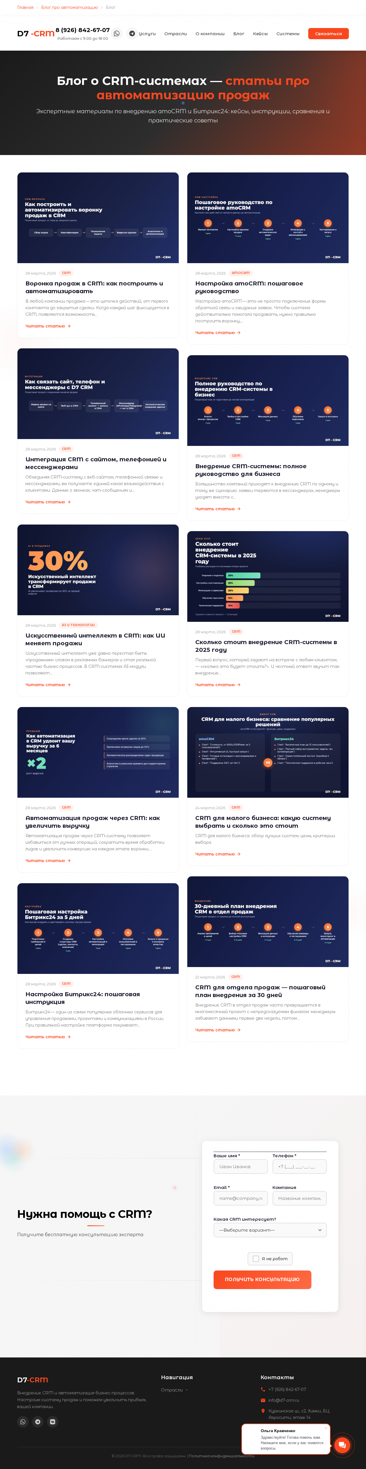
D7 (36, 33)
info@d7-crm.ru (283, 1400)
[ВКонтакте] (52, 1422)
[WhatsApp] (117, 33)
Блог (238, 33)
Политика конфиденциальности (221, 1456)
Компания (284, 1187)
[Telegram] (132, 33)
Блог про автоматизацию (69, 7)
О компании (210, 33)
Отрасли (175, 33)
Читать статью (45, 326)
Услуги (147, 33)
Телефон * (284, 1155)
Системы (288, 33)
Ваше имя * (227, 1155)
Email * (222, 1187)
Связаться (328, 33)
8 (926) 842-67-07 (82, 30)
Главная (25, 7)
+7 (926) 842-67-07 (287, 1389)
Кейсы (260, 33)
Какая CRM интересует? (245, 1219)
